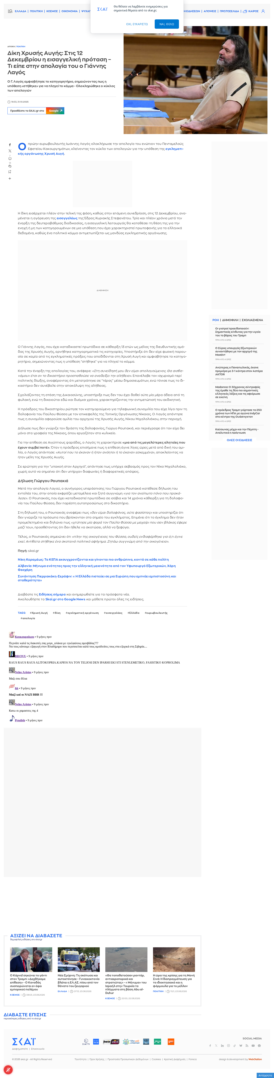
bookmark (10, 171)
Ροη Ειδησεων (190, 11)
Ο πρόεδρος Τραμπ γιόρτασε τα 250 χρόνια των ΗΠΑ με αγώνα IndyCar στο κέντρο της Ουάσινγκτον (238, 413)
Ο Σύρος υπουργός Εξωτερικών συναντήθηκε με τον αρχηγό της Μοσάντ (236, 351)
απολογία (29, 618)
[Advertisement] (102, 906)
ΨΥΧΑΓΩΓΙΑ (89, 11)
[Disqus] (102, 677)
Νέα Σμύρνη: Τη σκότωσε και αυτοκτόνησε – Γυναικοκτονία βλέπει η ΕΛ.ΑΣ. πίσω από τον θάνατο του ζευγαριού (79, 980)
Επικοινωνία (37, 1049)
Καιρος (253, 11)
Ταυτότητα (80, 1059)
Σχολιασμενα (252, 320)
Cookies (156, 1059)
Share (9, 178)
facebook (10, 145)
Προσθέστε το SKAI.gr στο (34, 110)
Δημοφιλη (230, 320)
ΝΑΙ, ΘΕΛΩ (167, 24)
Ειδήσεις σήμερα (52, 594)
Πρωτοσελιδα (229, 11)
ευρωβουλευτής (157, 613)
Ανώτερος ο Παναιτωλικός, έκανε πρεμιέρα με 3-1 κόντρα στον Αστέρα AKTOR (239, 370)
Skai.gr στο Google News (65, 599)
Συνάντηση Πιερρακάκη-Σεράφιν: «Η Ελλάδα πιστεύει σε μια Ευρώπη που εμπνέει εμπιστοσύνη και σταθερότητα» (97, 578)
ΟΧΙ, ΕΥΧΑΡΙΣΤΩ (137, 24)
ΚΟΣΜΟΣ (52, 11)
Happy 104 (171, 1041)
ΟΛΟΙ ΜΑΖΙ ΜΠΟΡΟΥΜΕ (128, 1043)
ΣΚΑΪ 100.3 (96, 1041)
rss (247, 1045)
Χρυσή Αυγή (54, 153)
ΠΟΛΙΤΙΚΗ (36, 11)
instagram (228, 1045)
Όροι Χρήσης (97, 1059)
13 (10, 163)
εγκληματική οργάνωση (83, 613)
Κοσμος (15, 995)
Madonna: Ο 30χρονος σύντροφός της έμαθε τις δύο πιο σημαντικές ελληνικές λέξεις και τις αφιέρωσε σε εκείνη (237, 392)
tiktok (234, 1045)
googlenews (259, 1045)
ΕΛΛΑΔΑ (20, 11)
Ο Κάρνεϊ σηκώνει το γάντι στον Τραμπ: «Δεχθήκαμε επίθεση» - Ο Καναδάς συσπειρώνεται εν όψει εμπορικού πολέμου (28, 982)
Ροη (215, 320)
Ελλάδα (134, 613)
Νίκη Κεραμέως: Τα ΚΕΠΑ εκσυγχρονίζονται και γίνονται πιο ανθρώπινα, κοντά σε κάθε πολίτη (93, 559)
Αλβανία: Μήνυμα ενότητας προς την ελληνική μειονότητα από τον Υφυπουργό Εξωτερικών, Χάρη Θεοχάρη (97, 567)
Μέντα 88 (157, 1041)
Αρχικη (11, 47)
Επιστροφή (264, 1065)
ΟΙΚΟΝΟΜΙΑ (70, 11)
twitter (10, 151)
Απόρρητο (265, 1075)
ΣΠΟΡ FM (111, 1041)
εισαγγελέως (67, 218)
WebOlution (255, 1059)
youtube (253, 1045)
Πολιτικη (20, 47)
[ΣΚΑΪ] (24, 1041)
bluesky (240, 1045)
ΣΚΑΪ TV (86, 1041)
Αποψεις (210, 11)
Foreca (193, 1059)
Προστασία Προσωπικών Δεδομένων (128, 1059)
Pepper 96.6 (146, 1041)
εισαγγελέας (114, 613)
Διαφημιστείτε (20, 1049)
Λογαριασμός (263, 11)
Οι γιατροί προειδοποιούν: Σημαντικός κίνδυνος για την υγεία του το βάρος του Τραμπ (237, 332)
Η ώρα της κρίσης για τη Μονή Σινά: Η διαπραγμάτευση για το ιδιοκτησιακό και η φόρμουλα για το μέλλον (174, 980)
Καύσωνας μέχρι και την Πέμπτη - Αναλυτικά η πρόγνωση (236, 431)
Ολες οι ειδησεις (239, 440)
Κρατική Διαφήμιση (174, 1059)
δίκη (58, 613)
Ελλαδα (62, 991)
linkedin (222, 1045)
